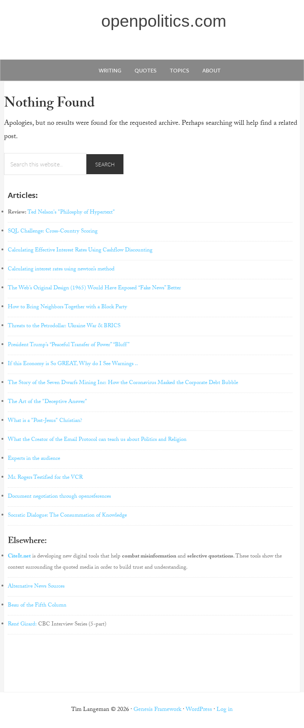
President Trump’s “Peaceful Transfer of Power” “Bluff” (68, 345)
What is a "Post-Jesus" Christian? (45, 421)
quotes (145, 70)
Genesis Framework (157, 710)
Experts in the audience (34, 459)
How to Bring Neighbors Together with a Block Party (67, 307)
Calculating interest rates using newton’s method (61, 269)
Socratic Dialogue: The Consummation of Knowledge (67, 516)
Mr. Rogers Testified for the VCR (45, 478)
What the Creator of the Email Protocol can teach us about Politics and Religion (97, 440)
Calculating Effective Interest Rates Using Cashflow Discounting (80, 251)
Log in (225, 710)
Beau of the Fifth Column (37, 606)
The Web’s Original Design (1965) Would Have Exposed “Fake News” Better (94, 288)
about (211, 70)
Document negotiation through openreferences (59, 497)
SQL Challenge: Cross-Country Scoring (53, 232)
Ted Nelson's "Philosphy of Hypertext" (71, 213)
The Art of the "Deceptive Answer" (47, 402)
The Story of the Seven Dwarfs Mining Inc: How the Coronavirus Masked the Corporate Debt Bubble (123, 383)
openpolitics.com (163, 21)
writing (110, 70)
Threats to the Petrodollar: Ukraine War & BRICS (64, 326)
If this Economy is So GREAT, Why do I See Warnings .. (73, 364)
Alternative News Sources (36, 587)
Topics (179, 70)
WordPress (199, 710)
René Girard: (22, 625)
